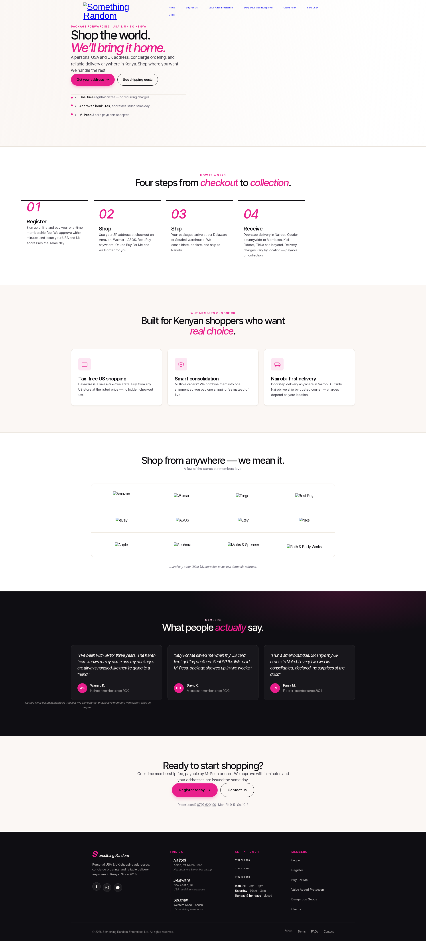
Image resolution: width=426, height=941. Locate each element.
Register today (194, 790)
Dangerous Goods (304, 899)
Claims (296, 909)
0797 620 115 (242, 868)
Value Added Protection (307, 889)
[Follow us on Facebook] (96, 886)
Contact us (237, 790)
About (288, 930)
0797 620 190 (206, 805)
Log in (295, 860)
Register (297, 870)
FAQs (314, 931)
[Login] (353, 11)
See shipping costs (138, 79)
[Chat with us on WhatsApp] (118, 887)
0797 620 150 (242, 877)
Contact (329, 931)
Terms (302, 931)
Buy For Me (299, 880)
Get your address (93, 79)
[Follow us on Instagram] (107, 887)
